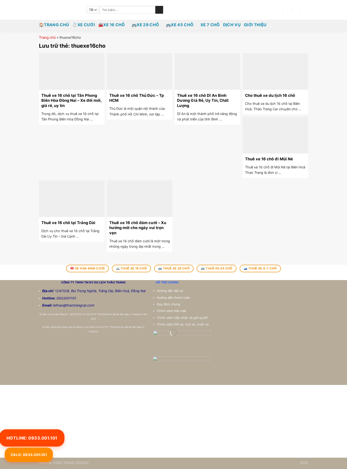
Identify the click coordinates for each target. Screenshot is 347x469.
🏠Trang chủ (54, 24)
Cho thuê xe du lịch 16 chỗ (270, 95)
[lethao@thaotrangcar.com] (287, 9)
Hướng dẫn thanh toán (174, 297)
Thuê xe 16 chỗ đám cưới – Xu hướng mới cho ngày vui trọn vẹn (137, 227)
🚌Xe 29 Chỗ (145, 24)
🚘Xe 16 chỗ (111, 24)
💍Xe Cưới (83, 24)
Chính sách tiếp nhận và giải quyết (182, 318)
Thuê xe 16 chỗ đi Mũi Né (269, 159)
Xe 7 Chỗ (210, 24)
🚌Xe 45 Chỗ (179, 24)
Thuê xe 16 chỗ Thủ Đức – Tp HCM (136, 98)
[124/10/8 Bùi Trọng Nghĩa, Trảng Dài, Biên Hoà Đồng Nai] (278, 9)
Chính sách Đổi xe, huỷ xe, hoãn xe (183, 324)
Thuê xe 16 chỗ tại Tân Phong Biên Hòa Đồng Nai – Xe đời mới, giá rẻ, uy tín (71, 100)
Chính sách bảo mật (171, 311)
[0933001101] (306, 9)
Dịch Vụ (232, 24)
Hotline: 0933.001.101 (32, 437)
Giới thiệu (255, 24)
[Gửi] (159, 10)
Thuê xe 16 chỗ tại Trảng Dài (68, 222)
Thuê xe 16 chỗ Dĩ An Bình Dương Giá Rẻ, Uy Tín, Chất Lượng (203, 100)
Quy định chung (169, 304)
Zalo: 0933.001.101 (29, 454)
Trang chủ (47, 37)
